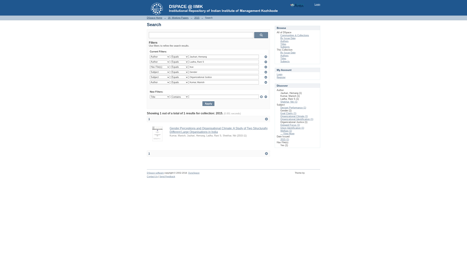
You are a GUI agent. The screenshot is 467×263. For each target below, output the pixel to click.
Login (317, 4)
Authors (284, 41)
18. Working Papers (178, 17)
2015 (196, 17)
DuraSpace (194, 173)
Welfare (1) (286, 130)
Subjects (285, 46)
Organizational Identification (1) (296, 119)
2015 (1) (284, 139)
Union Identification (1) (292, 128)
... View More (287, 133)
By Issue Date (288, 38)
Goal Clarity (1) (288, 113)
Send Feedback (167, 176)
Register (281, 77)
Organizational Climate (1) (294, 116)
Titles (283, 44)
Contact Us (152, 176)
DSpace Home (154, 17)
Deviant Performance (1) (293, 107)
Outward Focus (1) (290, 125)
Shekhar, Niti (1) (288, 101)
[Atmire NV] (313, 175)
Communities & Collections (294, 35)
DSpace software (155, 173)
